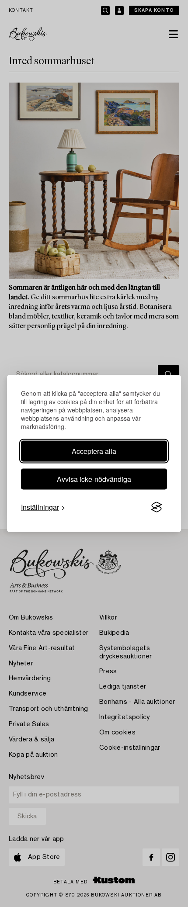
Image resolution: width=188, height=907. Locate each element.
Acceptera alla (94, 451)
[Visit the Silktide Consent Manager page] (156, 507)
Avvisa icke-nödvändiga (94, 479)
